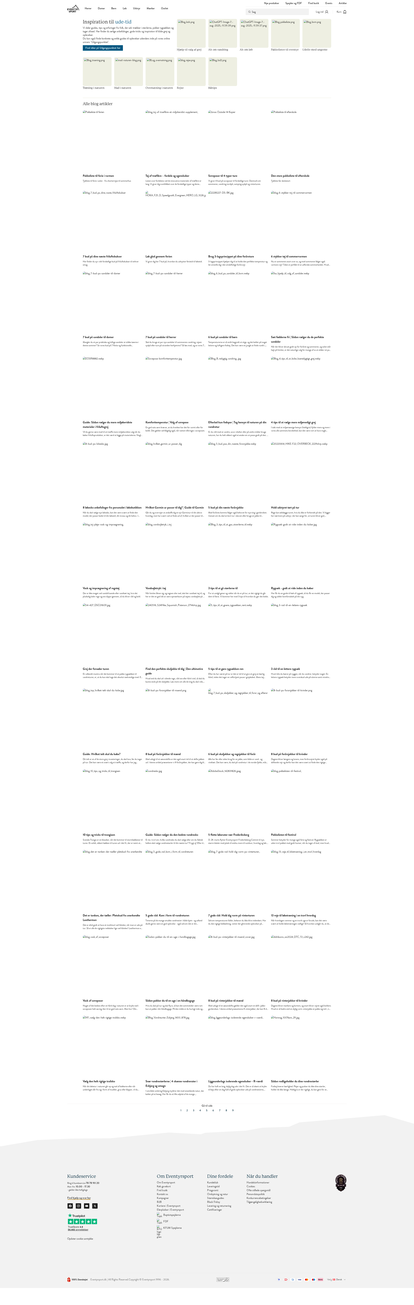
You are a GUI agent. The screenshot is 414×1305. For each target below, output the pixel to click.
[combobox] (277, 12)
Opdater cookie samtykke (80, 1239)
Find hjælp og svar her (79, 1198)
